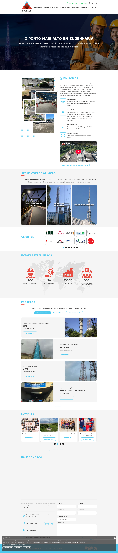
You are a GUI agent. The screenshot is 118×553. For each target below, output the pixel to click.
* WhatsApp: (61, 509)
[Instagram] (48, 523)
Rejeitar (18, 548)
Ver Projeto (29, 333)
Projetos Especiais (59, 204)
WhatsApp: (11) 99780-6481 (77, 3)
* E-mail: (80, 503)
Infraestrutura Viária (33, 204)
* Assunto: (80, 509)
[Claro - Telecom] (91, 241)
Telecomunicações (84, 204)
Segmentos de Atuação (51, 7)
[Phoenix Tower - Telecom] (49, 241)
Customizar (8, 548)
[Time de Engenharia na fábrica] (30, 425)
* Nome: (59, 503)
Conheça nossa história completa (73, 165)
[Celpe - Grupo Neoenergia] (80, 241)
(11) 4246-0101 (31, 530)
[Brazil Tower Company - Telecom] (70, 241)
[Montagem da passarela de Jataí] (87, 425)
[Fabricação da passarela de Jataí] (68, 425)
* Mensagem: (61, 522)
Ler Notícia (29, 439)
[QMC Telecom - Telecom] (70, 233)
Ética (93, 7)
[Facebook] (45, 523)
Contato (93, 3)
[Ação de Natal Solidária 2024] (49, 425)
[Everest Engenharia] (26, 13)
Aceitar (27, 548)
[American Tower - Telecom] (60, 241)
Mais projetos (58, 406)
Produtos (65, 7)
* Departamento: (62, 516)
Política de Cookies (19, 544)
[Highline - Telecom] (91, 233)
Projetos (84, 7)
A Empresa (37, 7)
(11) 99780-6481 (31, 523)
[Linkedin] (52, 523)
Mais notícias (58, 449)
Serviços (75, 7)
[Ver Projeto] (81, 327)
